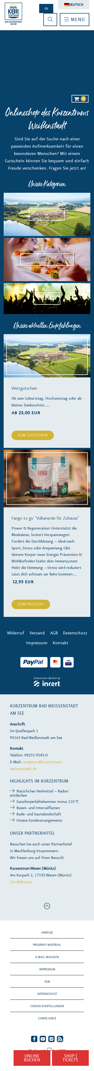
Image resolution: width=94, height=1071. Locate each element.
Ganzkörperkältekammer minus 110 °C (47, 801)
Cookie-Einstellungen (47, 1006)
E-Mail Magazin (47, 957)
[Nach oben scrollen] (47, 906)
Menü (77, 19)
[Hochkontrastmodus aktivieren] (46, 8)
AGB (47, 981)
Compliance (47, 1018)
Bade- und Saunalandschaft (38, 814)
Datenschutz (47, 994)
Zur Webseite (21, 882)
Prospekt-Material (47, 945)
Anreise (47, 932)
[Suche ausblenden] (50, 19)
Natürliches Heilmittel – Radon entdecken (39, 793)
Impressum (47, 969)
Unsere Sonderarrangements (39, 820)
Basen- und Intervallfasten (38, 807)
